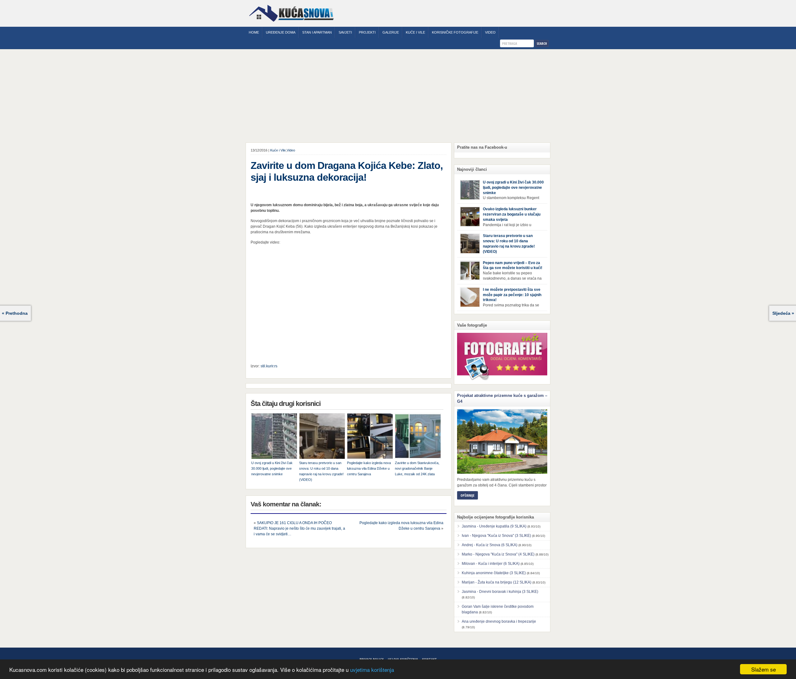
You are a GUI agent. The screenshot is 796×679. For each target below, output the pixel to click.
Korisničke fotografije (455, 32)
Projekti (367, 32)
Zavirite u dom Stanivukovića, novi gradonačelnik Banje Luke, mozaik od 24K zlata (417, 468)
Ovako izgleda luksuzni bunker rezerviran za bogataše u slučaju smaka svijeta (511, 214)
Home (254, 32)
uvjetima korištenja (372, 669)
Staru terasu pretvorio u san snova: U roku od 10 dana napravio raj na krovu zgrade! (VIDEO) (321, 471)
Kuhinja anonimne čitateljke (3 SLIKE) (494, 573)
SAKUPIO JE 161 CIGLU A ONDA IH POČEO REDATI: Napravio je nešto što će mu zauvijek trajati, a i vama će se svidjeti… (299, 528)
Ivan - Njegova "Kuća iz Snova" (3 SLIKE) (496, 535)
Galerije (390, 32)
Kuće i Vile (415, 32)
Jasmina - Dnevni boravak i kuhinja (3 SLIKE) (500, 591)
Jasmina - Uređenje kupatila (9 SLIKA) (494, 526)
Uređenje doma (280, 32)
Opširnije (467, 495)
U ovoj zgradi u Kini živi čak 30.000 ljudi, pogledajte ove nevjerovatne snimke (272, 468)
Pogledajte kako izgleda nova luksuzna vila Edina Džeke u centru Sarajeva (369, 468)
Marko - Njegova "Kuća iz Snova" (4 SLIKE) (498, 554)
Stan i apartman (317, 32)
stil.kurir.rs (269, 366)
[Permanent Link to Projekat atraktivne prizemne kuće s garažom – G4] (502, 441)
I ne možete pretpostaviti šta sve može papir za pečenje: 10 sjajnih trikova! (512, 294)
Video (490, 32)
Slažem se (763, 669)
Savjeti (345, 32)
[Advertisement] (398, 95)
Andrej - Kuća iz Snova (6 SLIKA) (489, 545)
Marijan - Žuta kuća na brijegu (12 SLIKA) (496, 582)
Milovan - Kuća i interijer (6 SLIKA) (491, 563)
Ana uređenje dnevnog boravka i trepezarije (499, 621)
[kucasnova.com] (291, 24)
